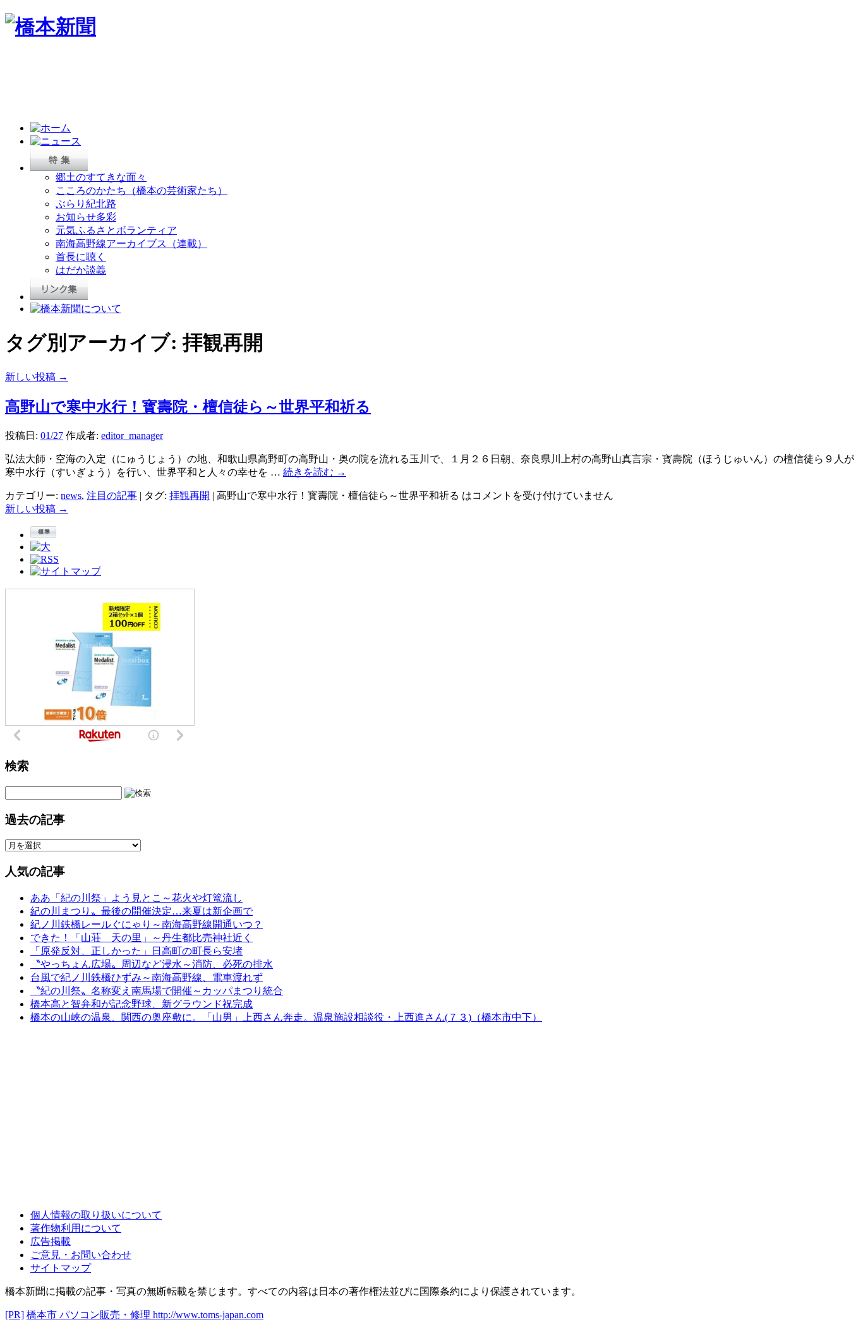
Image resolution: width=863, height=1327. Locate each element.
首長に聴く (81, 256)
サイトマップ (60, 1268)
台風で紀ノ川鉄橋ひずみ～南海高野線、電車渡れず (146, 977)
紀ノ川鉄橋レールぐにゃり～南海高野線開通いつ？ (146, 924)
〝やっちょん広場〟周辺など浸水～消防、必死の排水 (151, 964)
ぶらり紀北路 (86, 203)
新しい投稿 (36, 376)
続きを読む (314, 472)
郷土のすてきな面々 (101, 177)
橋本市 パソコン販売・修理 (90, 1314)
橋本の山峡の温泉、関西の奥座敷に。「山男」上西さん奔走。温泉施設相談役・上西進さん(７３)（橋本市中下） (286, 1017)
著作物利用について (75, 1228)
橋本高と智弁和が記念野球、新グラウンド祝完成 (141, 1004)
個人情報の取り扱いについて (96, 1215)
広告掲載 (50, 1241)
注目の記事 (112, 495)
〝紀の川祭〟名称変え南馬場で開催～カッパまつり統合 (156, 990)
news (71, 495)
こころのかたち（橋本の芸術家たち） (141, 190)
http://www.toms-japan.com (208, 1314)
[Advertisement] (235, 83)
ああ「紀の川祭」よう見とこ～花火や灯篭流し (136, 897)
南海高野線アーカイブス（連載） (131, 243)
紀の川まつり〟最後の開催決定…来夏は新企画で (141, 911)
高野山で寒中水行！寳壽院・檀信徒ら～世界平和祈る (188, 407)
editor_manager (132, 435)
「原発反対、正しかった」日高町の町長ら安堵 (136, 951)
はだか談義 (81, 270)
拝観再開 (189, 495)
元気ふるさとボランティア (116, 230)
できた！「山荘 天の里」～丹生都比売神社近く (141, 937)
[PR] (14, 1314)
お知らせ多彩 (86, 217)
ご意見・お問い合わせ (80, 1254)
